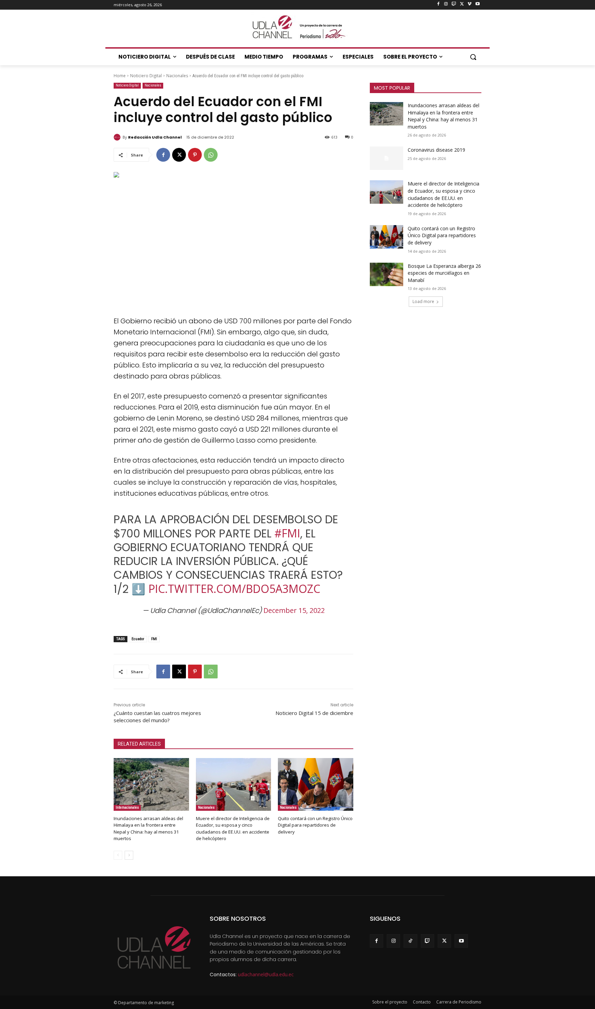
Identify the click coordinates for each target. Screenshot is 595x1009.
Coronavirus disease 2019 (436, 150)
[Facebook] (438, 4)
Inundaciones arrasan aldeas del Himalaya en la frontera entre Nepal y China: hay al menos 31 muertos (148, 828)
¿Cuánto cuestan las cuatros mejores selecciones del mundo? (157, 716)
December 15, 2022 (294, 610)
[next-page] (129, 855)
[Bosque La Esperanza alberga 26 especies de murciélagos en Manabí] (386, 274)
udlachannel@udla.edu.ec (266, 974)
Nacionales (177, 76)
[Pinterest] (195, 155)
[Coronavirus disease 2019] (386, 158)
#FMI (287, 533)
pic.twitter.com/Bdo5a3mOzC (234, 588)
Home (120, 76)
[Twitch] (454, 4)
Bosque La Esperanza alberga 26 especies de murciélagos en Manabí (444, 273)
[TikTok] (410, 941)
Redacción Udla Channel (155, 137)
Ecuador (138, 639)
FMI (154, 639)
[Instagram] (446, 4)
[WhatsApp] (211, 155)
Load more (423, 301)
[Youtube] (477, 4)
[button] (473, 57)
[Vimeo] (469, 4)
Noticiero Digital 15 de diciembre (314, 712)
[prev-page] (118, 855)
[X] (462, 4)
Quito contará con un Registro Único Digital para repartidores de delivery (315, 825)
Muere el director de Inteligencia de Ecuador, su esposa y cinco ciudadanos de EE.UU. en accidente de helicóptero (233, 828)
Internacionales (127, 807)
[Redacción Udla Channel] (118, 137)
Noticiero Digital (146, 76)
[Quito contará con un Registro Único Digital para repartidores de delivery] (315, 784)
